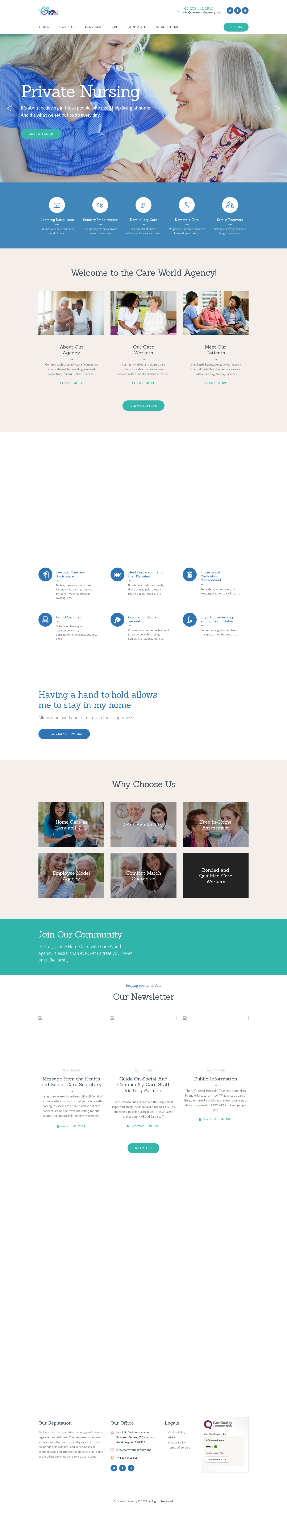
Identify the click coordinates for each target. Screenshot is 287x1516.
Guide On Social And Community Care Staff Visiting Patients (143, 1084)
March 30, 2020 (71, 1070)
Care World (137, 1126)
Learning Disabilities (57, 220)
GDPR (171, 1437)
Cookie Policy (176, 1432)
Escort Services (68, 617)
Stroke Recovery (230, 220)
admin (64, 1126)
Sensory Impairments (100, 220)
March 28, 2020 (143, 1070)
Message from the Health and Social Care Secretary (71, 1081)
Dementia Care (187, 220)
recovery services (64, 734)
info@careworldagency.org (133, 1450)
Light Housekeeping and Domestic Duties (217, 619)
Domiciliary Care (143, 220)
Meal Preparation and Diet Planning (145, 574)
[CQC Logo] (218, 1428)
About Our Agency (71, 349)
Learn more (71, 383)
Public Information (215, 1079)
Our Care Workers (143, 349)
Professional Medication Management (210, 576)
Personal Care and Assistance (70, 574)
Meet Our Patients (215, 349)
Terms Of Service (179, 1447)
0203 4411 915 (160, 501)
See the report (215, 1459)
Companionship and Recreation (144, 619)
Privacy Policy (177, 1442)
